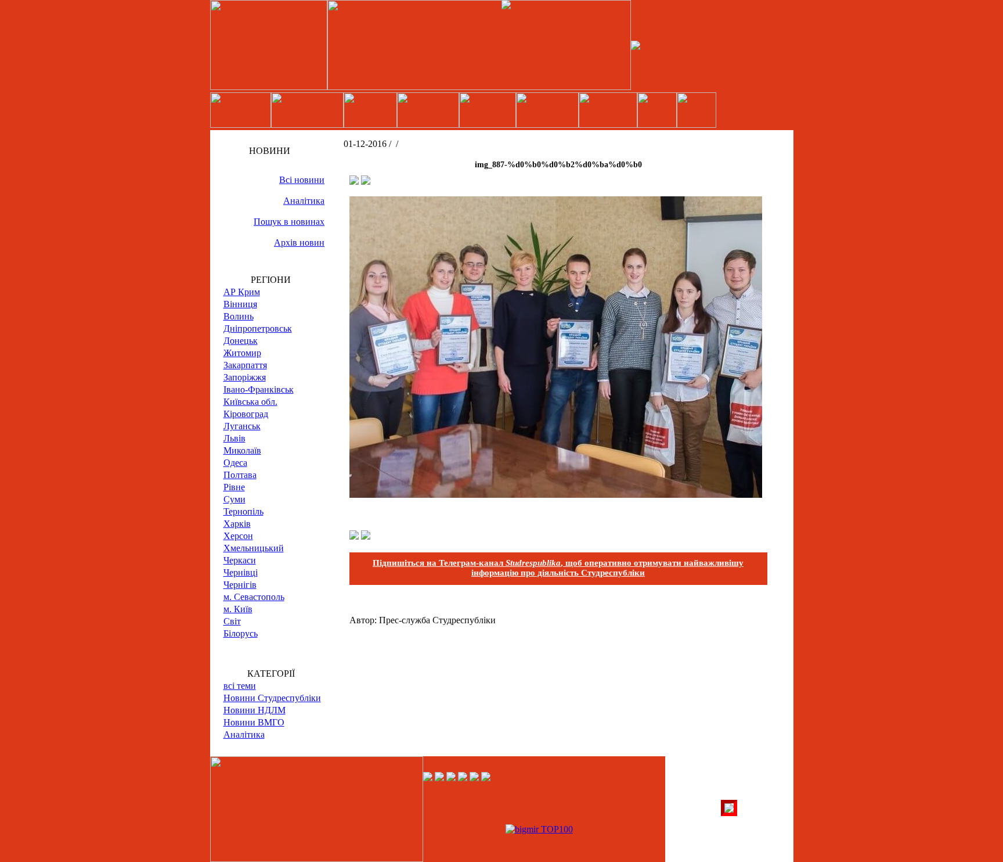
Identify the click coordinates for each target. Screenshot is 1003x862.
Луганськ (242, 426)
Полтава (240, 475)
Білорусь (240, 633)
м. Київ (237, 609)
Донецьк (240, 341)
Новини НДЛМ (254, 710)
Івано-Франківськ (258, 389)
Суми (234, 499)
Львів (234, 438)
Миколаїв (242, 450)
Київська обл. (250, 402)
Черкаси (239, 560)
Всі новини (301, 180)
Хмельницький (253, 548)
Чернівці (240, 572)
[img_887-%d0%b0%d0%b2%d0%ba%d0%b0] (555, 495)
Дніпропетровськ (257, 328)
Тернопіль (243, 511)
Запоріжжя (244, 377)
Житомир (242, 353)
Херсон (238, 536)
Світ (232, 621)
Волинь (238, 316)
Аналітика (303, 201)
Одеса (235, 463)
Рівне (234, 487)
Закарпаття (245, 365)
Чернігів (240, 585)
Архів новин (299, 242)
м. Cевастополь (253, 597)
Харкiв (237, 524)
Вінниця (240, 304)
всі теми (239, 686)
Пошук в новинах (289, 222)
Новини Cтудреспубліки (272, 698)
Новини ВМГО (253, 722)
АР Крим (241, 292)
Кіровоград (245, 414)
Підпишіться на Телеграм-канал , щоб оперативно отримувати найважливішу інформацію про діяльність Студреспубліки (558, 567)
